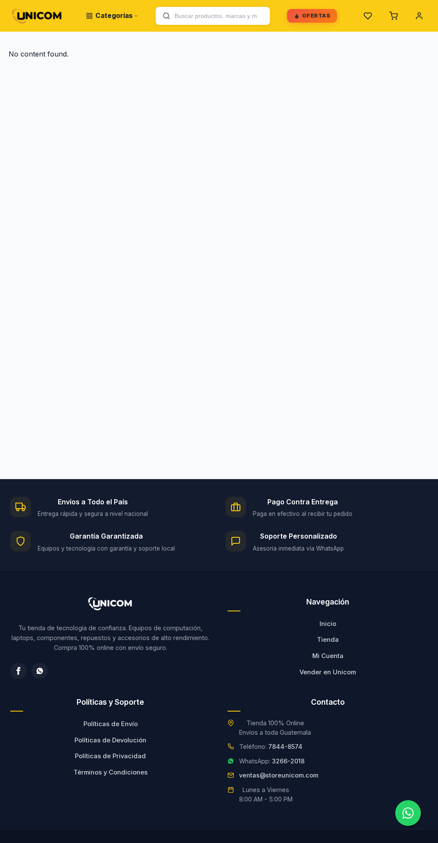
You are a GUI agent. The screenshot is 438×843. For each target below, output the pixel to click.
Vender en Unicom (327, 672)
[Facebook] (18, 671)
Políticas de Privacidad (110, 756)
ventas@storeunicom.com (278, 775)
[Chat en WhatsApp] (408, 813)
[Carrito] (393, 15)
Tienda (328, 639)
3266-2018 (288, 761)
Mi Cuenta (327, 656)
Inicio (328, 624)
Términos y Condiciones (111, 772)
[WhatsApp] (40, 671)
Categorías (114, 16)
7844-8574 (285, 746)
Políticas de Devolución (110, 740)
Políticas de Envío (110, 724)
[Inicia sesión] (419, 15)
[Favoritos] (367, 15)
